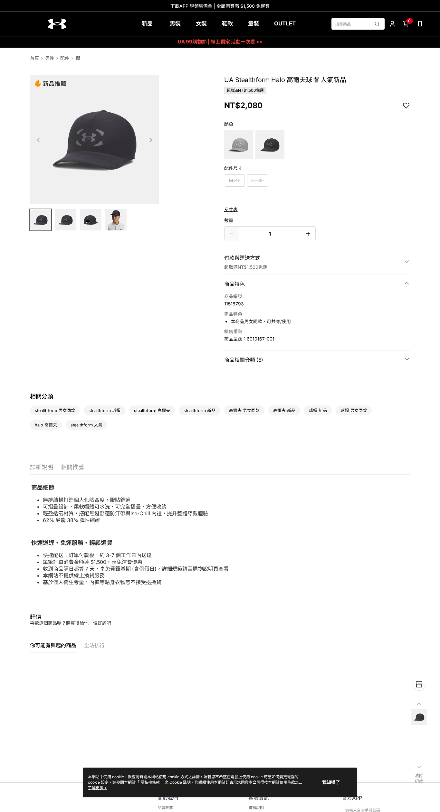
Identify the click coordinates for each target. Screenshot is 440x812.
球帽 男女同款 (353, 410)
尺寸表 (231, 209)
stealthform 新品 (199, 410)
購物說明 (256, 807)
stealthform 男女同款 (55, 410)
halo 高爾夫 (46, 424)
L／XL (257, 180)
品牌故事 (165, 807)
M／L (234, 180)
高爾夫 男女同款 (244, 410)
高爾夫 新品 (284, 410)
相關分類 (41, 396)
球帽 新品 (318, 410)
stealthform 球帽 (104, 410)
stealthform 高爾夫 (152, 410)
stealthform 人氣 (86, 424)
